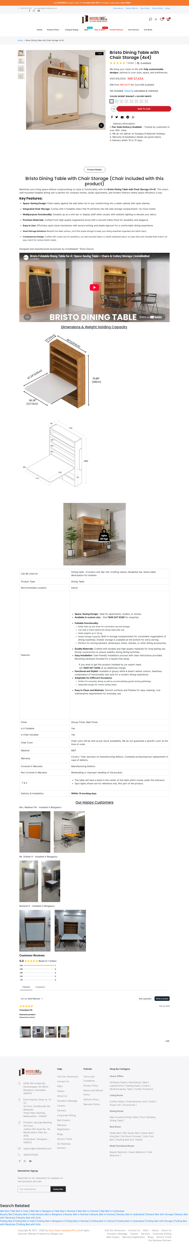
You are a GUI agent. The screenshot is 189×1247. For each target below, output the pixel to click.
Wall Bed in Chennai (88, 1211)
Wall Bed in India (19, 1211)
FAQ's (60, 1086)
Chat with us (118, 8)
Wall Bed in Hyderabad (112, 1211)
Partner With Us (132, 8)
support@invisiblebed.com (47, 8)
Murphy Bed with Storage (159, 1214)
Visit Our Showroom (67, 1076)
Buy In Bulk (145, 8)
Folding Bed (6, 1221)
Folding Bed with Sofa (28, 1224)
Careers (61, 1105)
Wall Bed (4, 1211)
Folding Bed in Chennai (103, 1221)
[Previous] (31, 90)
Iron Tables (136, 1139)
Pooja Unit (115, 1104)
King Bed (114, 1136)
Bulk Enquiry (63, 1120)
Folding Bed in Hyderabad (130, 1221)
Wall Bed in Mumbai (65, 1211)
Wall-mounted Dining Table (124, 1117)
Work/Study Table (138, 1082)
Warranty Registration (133, 1237)
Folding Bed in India (24, 1221)
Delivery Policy (91, 1099)
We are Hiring (157, 8)
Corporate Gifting (66, 1115)
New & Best (100, 29)
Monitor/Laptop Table (121, 1089)
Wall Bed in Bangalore (41, 1211)
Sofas (152, 1101)
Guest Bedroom (137, 1152)
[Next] (101, 90)
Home (39, 29)
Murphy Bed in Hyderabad (130, 1214)
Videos (60, 1091)
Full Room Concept (131, 1136)
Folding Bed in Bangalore (50, 1221)
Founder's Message (67, 1100)
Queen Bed (147, 1133)
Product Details (94, 169)
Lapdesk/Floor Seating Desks (125, 1085)
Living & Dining (71, 29)
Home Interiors (116, 29)
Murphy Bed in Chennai (103, 1214)
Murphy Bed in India (25, 1214)
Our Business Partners (159, 1240)
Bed (88, 29)
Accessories (129, 1104)
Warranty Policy (91, 1104)
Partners (61, 1110)
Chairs (146, 1085)
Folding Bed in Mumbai (77, 1221)
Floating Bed (122, 1139)
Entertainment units (136, 1101)
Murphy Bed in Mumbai (76, 1214)
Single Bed (115, 1133)
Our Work (148, 29)
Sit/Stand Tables (118, 1082)
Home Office (53, 29)
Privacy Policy (90, 1085)
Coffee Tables (117, 1101)
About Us (62, 1096)
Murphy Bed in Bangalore (49, 1214)
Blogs (167, 8)
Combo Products (143, 1089)
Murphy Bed (6, 1214)
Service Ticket (64, 1139)
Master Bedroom (118, 1152)
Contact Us (63, 1081)
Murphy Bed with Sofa (29, 1217)
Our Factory (133, 29)
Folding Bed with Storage (159, 1221)
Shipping (128, 90)
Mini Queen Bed (131, 1133)
